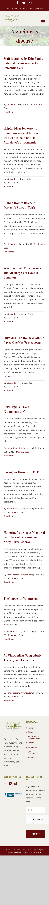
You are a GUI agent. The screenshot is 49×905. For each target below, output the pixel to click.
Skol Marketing (37, 852)
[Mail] (15, 783)
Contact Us (32, 747)
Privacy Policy (18, 852)
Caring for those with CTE (21, 472)
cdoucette (11, 104)
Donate (31, 743)
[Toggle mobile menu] (43, 21)
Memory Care (17, 182)
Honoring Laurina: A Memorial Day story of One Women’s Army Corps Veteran (24, 537)
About (30, 732)
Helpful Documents (33, 752)
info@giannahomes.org (33, 8)
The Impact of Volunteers (21, 599)
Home (30, 728)
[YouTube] (10, 783)
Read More (9, 112)
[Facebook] (5, 783)
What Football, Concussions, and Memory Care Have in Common (23, 272)
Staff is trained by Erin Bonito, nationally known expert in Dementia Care (24, 63)
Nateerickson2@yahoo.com (20, 448)
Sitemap (31, 758)
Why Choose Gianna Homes (34, 737)
